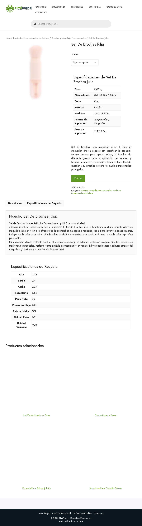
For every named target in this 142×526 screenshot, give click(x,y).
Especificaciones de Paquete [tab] (44, 203)
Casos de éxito (114, 6)
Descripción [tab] (15, 203)
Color (75, 54)
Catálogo (40, 6)
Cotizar (78, 178)
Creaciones (77, 6)
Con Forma (95, 6)
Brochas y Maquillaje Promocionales (69, 38)
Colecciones (58, 6)
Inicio (8, 38)
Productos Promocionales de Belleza (31, 38)
